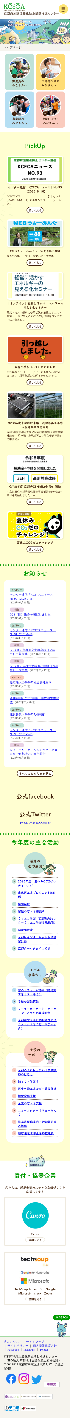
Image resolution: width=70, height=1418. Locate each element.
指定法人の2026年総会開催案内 (31, 682)
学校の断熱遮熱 (28, 1001)
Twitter (44, 1349)
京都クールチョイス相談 (34, 948)
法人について (13, 1341)
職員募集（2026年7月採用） (28, 714)
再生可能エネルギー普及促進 (37, 1089)
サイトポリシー (17, 1345)
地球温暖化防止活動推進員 (36, 1133)
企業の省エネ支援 (30, 1103)
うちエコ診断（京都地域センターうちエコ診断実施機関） (37, 920)
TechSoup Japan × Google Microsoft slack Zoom (37, 1294)
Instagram (29, 1349)
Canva (35, 1237)
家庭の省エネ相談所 (31, 911)
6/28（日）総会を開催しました (30, 614)
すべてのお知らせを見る (35, 773)
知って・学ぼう (28, 1081)
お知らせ (17, 590)
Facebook (13, 1349)
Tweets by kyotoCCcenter (35, 822)
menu (63, 11)
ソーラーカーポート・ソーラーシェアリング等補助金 (37, 1011)
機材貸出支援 (27, 1096)
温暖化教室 (25, 930)
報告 (16, 609)
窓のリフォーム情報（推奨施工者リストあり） (37, 992)
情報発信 (24, 904)
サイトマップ (35, 1341)
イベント (17, 677)
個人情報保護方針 (45, 1345)
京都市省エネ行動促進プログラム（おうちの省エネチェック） (37, 1024)
